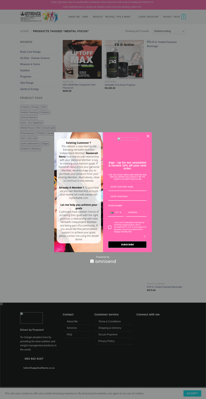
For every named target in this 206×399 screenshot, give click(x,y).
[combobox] (116, 212)
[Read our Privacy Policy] (145, 236)
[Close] (148, 136)
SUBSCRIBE (127, 244)
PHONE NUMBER (115, 205)
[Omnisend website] (103, 259)
